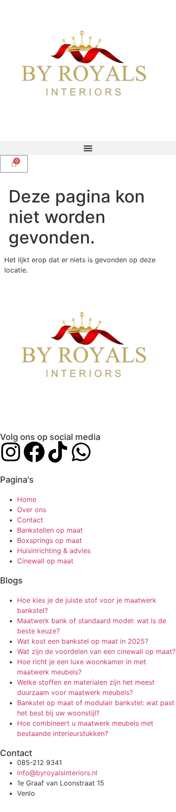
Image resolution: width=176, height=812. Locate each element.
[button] (88, 148)
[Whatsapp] (81, 452)
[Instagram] (10, 452)
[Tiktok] (57, 452)
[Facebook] (34, 452)
